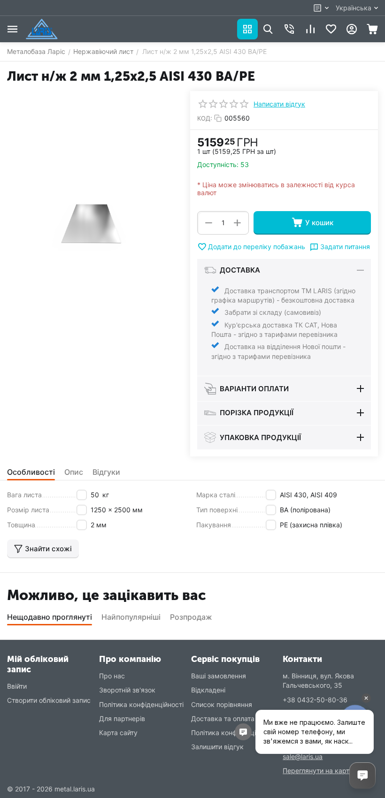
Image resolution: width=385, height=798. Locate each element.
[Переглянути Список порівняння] (310, 29)
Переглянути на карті (317, 771)
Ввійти (17, 686)
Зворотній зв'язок (127, 690)
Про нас (112, 676)
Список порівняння (221, 704)
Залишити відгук (217, 747)
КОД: (204, 118)
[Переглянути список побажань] (331, 29)
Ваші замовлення (218, 676)
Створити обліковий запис (49, 700)
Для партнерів (122, 718)
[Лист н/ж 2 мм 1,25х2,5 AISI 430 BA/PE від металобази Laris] (91, 224)
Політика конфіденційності (141, 704)
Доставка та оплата (222, 718)
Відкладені (208, 690)
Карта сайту (118, 733)
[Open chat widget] (362, 775)
